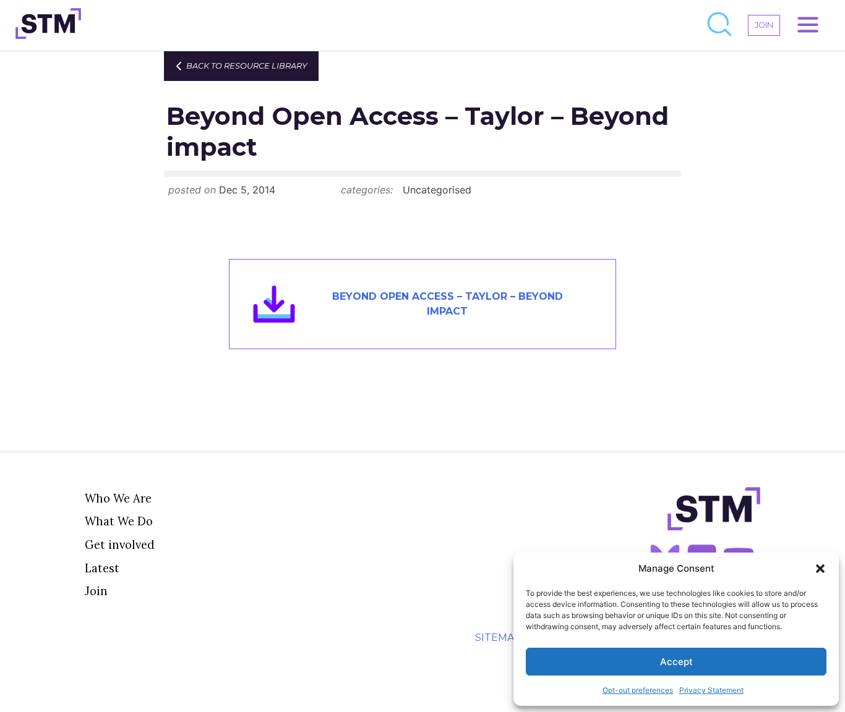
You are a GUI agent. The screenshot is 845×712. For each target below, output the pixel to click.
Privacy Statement (711, 690)
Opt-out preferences (638, 690)
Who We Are (118, 498)
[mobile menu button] (808, 25)
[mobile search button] (720, 25)
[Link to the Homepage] (48, 25)
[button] (820, 568)
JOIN (764, 25)
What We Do (119, 521)
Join (96, 590)
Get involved (120, 544)
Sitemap (498, 637)
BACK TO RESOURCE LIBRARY (246, 65)
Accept (676, 662)
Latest (102, 568)
